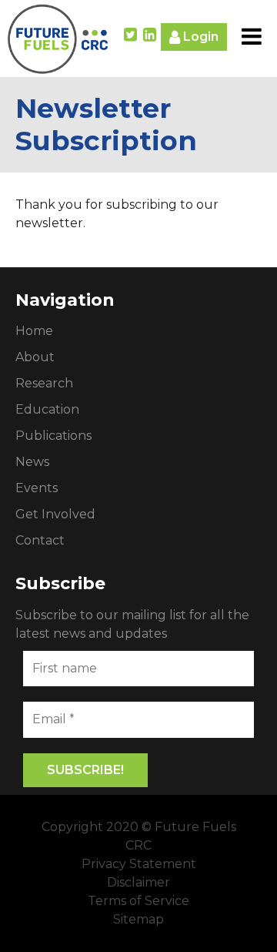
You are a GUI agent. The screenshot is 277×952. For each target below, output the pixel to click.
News (32, 461)
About (35, 357)
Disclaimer (138, 882)
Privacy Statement (139, 863)
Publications (53, 435)
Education (47, 409)
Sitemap (138, 919)
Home (34, 330)
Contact (40, 540)
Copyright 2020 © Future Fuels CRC (139, 836)
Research (44, 383)
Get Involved (55, 514)
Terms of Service (138, 900)
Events (36, 488)
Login (199, 36)
